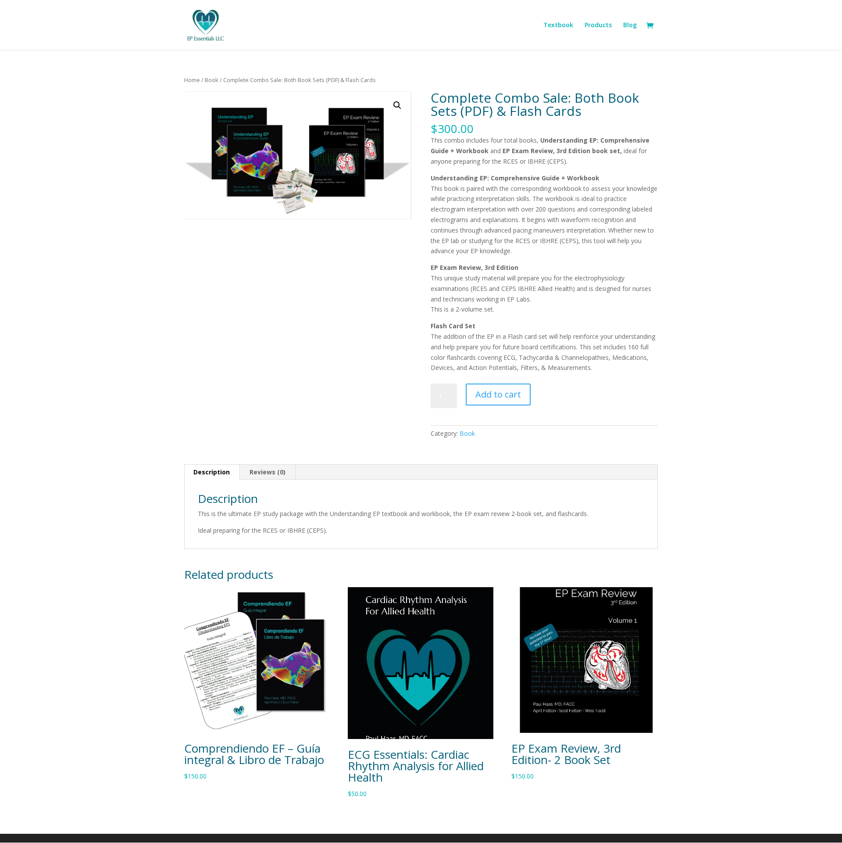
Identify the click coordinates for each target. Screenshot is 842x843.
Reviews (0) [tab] (267, 472)
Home (192, 80)
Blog (630, 25)
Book (211, 80)
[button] (397, 105)
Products (598, 25)
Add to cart (498, 394)
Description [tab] (211, 472)
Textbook (558, 25)
